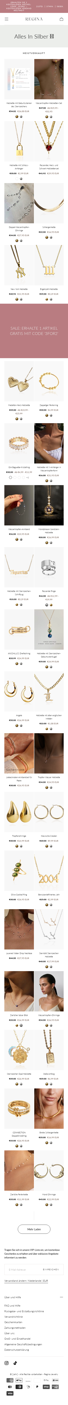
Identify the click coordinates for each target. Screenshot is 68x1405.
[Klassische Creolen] (49, 812)
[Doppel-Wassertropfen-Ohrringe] (19, 203)
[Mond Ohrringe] (49, 1170)
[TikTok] (15, 1363)
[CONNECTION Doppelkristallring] (19, 1108)
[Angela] (19, 691)
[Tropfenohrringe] (19, 812)
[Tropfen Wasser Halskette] (49, 753)
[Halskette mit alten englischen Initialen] (49, 691)
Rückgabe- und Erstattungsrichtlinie (24, 1311)
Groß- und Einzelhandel (17, 1338)
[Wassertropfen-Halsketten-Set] (49, 79)
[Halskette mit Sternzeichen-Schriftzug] (19, 567)
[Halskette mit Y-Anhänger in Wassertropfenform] (49, 443)
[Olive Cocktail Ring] (19, 871)
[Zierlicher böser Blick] (19, 991)
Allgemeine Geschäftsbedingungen (23, 1344)
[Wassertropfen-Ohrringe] (49, 991)
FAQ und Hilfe (12, 1305)
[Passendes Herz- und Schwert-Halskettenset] (49, 141)
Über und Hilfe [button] (12, 1297)
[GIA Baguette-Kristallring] (19, 443)
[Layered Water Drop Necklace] (19, 929)
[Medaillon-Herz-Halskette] (19, 381)
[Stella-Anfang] (49, 1050)
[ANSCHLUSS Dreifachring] (19, 629)
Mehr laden (34, 1229)
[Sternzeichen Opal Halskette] (19, 1050)
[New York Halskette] (19, 265)
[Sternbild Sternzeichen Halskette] (49, 929)
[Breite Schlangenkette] (49, 1108)
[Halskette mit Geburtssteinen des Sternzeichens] (19, 79)
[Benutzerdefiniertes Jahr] (49, 871)
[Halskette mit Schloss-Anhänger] (19, 141)
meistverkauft (34, 53)
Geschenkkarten (13, 1322)
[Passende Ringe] (49, 567)
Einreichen (51, 1269)
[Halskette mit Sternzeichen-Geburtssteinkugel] (49, 629)
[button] (6, 19)
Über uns (9, 1333)
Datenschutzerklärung (16, 1349)
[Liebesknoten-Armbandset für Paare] (19, 753)
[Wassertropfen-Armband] (19, 505)
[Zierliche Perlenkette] (19, 1170)
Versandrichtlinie (13, 1316)
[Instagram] (7, 1363)
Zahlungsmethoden (15, 1327)
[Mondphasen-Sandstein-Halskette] (49, 505)
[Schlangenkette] (49, 203)
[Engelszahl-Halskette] (49, 265)
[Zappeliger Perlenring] (49, 381)
